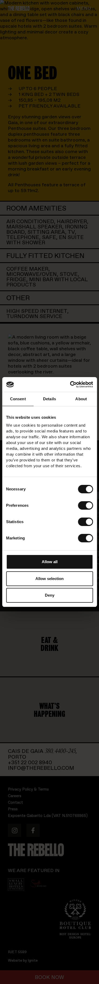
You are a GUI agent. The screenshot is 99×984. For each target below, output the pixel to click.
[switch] (85, 505)
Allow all (50, 561)
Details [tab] (49, 399)
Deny (49, 595)
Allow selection (49, 578)
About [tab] (81, 399)
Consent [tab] (18, 399)
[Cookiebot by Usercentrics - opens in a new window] (70, 384)
